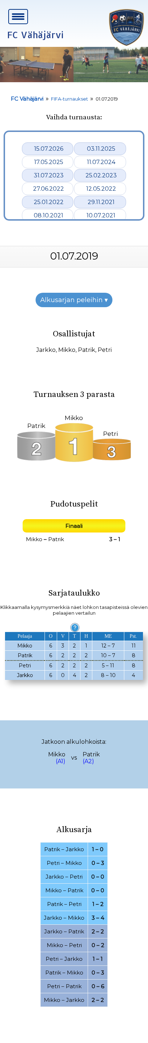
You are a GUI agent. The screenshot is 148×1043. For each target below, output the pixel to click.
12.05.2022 (101, 188)
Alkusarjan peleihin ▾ (74, 300)
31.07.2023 (49, 175)
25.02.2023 (101, 175)
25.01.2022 (49, 202)
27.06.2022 (48, 188)
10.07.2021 (101, 215)
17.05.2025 (48, 162)
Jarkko (46, 349)
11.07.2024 (101, 162)
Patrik (86, 349)
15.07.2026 (48, 148)
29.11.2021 (101, 202)
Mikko (66, 349)
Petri (105, 349)
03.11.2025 (101, 148)
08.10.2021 (48, 215)
